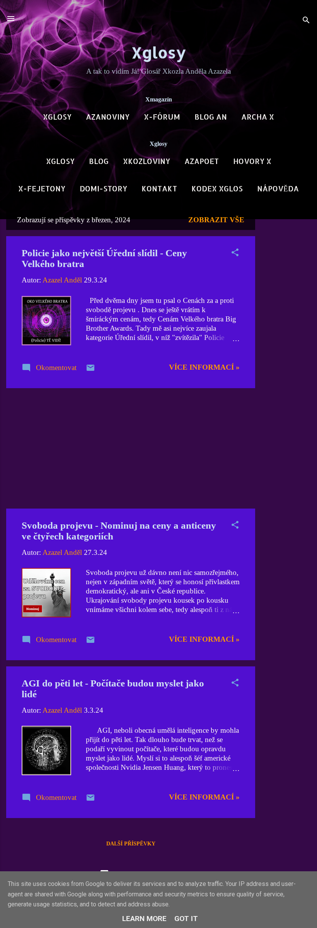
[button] (235, 253)
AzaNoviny (108, 117)
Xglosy (158, 52)
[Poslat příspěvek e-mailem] (90, 370)
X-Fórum (162, 117)
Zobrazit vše (216, 220)
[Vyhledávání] (306, 21)
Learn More (144, 918)
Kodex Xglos (217, 188)
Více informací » (204, 367)
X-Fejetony (41, 188)
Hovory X (252, 161)
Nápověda (278, 188)
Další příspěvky (130, 844)
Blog (99, 161)
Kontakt (159, 188)
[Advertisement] (286, 325)
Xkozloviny (146, 161)
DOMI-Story (103, 188)
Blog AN (210, 117)
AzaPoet (201, 161)
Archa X (257, 117)
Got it (186, 918)
